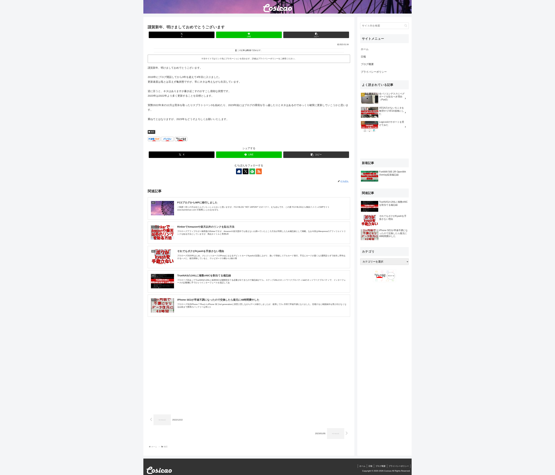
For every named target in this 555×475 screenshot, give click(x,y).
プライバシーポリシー (374, 71)
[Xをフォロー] (245, 171)
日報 (363, 56)
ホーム (365, 49)
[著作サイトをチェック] (239, 171)
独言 (152, 132)
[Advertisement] (249, 342)
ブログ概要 (367, 64)
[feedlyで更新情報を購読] (252, 171)
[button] (316, 35)
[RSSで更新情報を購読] (259, 171)
